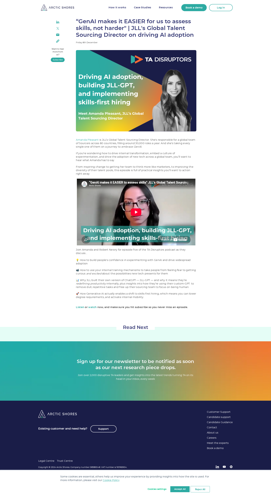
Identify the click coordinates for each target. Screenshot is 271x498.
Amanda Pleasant (87, 140)
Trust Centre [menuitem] (65, 461)
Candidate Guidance (220, 422)
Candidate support (219, 417)
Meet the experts (218, 443)
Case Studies (142, 7)
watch (92, 307)
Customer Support (219, 412)
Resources (166, 7)
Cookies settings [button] (157, 489)
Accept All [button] (180, 489)
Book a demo (194, 7)
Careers (211, 438)
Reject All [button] (200, 489)
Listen (80, 307)
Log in (221, 7)
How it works (117, 7)
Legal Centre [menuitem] (46, 461)
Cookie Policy (111, 480)
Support (103, 429)
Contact (212, 427)
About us (212, 432)
